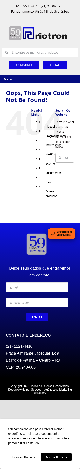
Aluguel (50, 126)
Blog (48, 182)
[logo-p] (38, 28)
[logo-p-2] (36, 233)
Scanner (51, 163)
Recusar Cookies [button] (23, 456)
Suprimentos (54, 173)
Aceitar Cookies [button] (56, 456)
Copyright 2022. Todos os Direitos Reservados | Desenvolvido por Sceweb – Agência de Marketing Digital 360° (40, 389)
